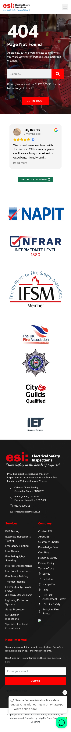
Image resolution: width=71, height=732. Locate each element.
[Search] (57, 74)
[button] (65, 7)
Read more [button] (20, 163)
